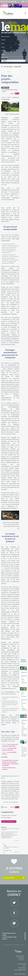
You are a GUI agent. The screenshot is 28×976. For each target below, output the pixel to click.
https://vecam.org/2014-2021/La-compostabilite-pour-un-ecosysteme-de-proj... (9, 836)
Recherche (5, 57)
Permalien (3, 828)
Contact (4, 939)
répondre (17, 840)
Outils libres (16, 71)
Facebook (18, 93)
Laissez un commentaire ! (8, 821)
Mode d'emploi (5, 36)
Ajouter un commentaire (11, 802)
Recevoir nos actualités (8, 933)
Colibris (7, 1)
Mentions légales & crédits (20, 969)
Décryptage (9, 71)
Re (5, 845)
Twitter (16, 93)
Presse (24, 965)
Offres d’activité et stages (9, 937)
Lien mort (3, 827)
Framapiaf (14, 929)
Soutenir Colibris (9, 878)
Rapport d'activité (22, 964)
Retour (5, 807)
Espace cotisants (22, 967)
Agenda (4, 935)
